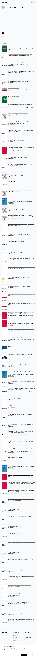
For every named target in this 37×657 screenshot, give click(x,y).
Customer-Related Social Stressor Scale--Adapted (16, 507)
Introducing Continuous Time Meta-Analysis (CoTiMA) (16, 62)
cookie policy (15, 649)
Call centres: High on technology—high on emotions (16, 379)
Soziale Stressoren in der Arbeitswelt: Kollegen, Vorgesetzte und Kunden (20, 354)
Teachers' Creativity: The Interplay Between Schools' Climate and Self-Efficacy (20, 559)
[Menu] (34, 2)
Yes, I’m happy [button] (24, 654)
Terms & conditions (28, 643)
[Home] (4, 2)
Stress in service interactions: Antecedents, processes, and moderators (19, 516)
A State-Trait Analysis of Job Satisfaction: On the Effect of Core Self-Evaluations (21, 329)
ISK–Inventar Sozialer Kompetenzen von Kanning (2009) (17, 241)
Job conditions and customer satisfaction (14, 422)
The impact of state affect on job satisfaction (15, 337)
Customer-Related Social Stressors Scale (14, 593)
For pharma (15, 637)
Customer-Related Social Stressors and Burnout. (16, 363)
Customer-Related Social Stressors (13, 88)
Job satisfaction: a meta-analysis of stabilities (15, 457)
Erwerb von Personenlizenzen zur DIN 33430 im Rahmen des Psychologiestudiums (21, 275)
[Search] (32, 2)
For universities (15, 635)
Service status (15, 643)
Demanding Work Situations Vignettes (14, 533)
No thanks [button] (30, 654)
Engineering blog (28, 637)
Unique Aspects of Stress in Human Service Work (16, 397)
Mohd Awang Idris (17, 193)
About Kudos (27, 632)
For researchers (15, 632)
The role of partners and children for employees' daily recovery (18, 113)
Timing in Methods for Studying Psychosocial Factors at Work (18, 121)
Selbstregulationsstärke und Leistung (14, 232)
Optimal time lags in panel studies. (13, 96)
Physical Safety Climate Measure (13, 181)
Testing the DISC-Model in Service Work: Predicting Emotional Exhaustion (20, 550)
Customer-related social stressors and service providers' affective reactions (20, 155)
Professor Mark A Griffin (11, 98)
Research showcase (16, 640)
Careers (26, 635)
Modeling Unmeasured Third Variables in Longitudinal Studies (18, 440)
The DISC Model (10, 405)
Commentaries (10, 346)
